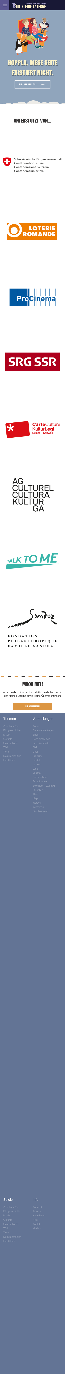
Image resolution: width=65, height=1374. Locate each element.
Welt (5, 747)
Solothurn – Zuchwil (44, 785)
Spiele (8, 1199)
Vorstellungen (43, 719)
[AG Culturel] (32, 495)
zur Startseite (27, 84)
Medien (37, 1228)
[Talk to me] (32, 561)
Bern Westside (41, 743)
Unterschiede (10, 743)
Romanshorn (40, 777)
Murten (37, 772)
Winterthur (38, 806)
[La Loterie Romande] (32, 230)
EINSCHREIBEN (32, 706)
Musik (6, 734)
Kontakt (37, 1224)
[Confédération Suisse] (32, 164)
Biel (35, 747)
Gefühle (7, 738)
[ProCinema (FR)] (32, 296)
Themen (9, 719)
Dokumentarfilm (12, 755)
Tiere (6, 751)
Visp (35, 798)
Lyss (35, 768)
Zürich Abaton (40, 811)
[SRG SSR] (32, 363)
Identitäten (9, 760)
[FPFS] (32, 627)
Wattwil (37, 802)
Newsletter (39, 1215)
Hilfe (35, 1219)
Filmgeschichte (11, 730)
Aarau (36, 726)
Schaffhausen (40, 781)
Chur (35, 751)
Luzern (36, 764)
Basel (36, 734)
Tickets (37, 1211)
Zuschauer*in (10, 726)
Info (35, 1199)
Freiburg (37, 755)
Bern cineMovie (41, 738)
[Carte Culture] (32, 429)
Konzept (37, 1207)
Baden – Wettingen (43, 730)
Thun (35, 794)
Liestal (36, 760)
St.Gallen (38, 789)
